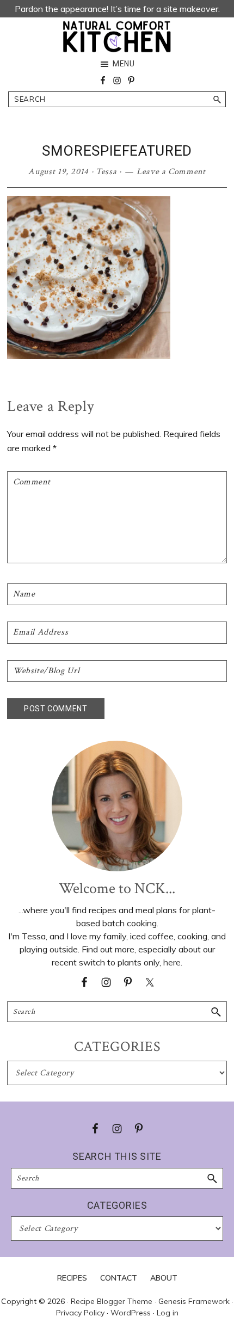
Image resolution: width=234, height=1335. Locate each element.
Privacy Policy (80, 1313)
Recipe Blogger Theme (111, 1301)
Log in (167, 1313)
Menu (124, 63)
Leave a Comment (171, 171)
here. (172, 962)
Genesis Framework (194, 1301)
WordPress (130, 1313)
